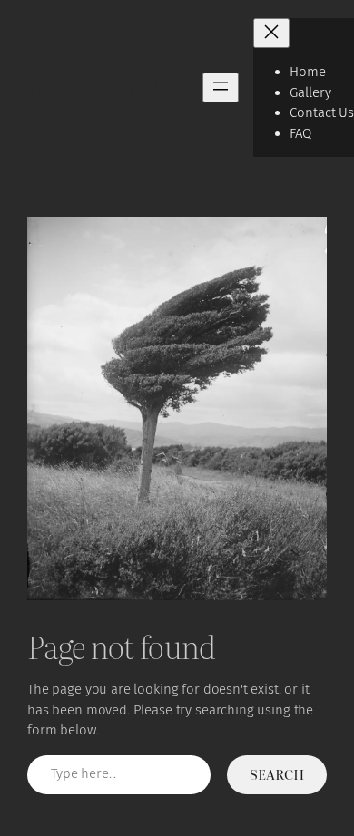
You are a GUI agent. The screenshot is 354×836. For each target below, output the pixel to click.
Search (276, 773)
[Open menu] (220, 87)
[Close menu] (271, 33)
